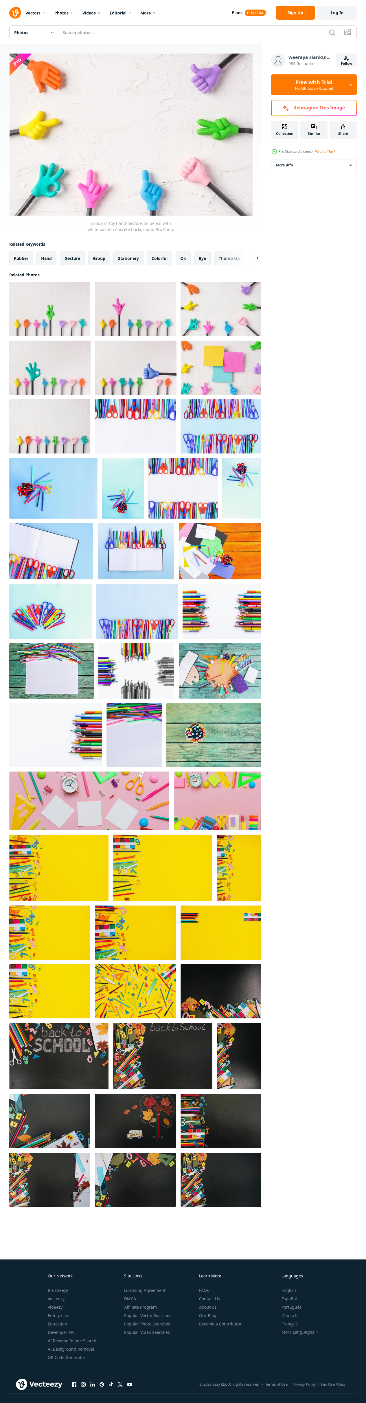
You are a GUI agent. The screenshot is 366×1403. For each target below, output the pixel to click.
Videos (89, 13)
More (145, 13)
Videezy (55, 1307)
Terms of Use (276, 1384)
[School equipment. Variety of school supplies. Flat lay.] (239, 868)
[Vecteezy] (15, 13)
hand (46, 258)
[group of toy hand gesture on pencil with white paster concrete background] (221, 309)
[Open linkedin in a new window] (92, 1384)
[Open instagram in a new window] (83, 1384)
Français (290, 1324)
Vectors (33, 13)
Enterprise (58, 1315)
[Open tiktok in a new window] (111, 1384)
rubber (21, 258)
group (99, 258)
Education (57, 1324)
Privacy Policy (304, 1384)
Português (291, 1307)
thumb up (229, 258)
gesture (72, 258)
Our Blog (207, 1315)
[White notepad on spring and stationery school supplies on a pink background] (89, 801)
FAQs (204, 1290)
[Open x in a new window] (120, 1384)
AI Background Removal (71, 1349)
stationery (128, 258)
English (289, 1290)
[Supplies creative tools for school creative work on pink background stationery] (217, 801)
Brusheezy (58, 1290)
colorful (160, 258)
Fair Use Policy (333, 1384)
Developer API (61, 1332)
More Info (284, 165)
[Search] (332, 32)
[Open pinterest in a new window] (102, 1384)
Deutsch (289, 1315)
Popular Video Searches (147, 1332)
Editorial (118, 13)
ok (183, 258)
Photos (61, 13)
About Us (208, 1307)
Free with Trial (314, 85)
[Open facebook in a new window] (74, 1384)
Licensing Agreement (144, 1290)
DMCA (130, 1298)
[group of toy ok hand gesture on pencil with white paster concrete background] (50, 368)
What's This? (325, 151)
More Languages (298, 1332)
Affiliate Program (140, 1307)
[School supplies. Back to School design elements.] (213, 735)
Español (289, 1298)
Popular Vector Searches (147, 1315)
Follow (346, 63)
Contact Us (209, 1298)
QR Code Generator (66, 1357)
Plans (237, 12)
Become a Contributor (220, 1324)
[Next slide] (252, 258)
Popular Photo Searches (147, 1324)
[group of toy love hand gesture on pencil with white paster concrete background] (135, 309)
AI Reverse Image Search (72, 1340)
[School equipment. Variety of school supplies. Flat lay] (58, 868)
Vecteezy (56, 1298)
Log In (337, 12)
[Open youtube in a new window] (129, 1384)
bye (202, 258)
